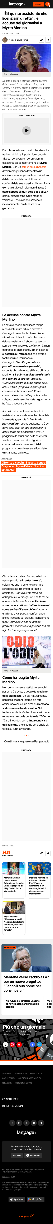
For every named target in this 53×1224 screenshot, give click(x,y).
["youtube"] (19, 1044)
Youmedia (6, 1073)
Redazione (7, 1083)
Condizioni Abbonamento (30, 1078)
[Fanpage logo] (17, 4)
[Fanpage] (27, 1132)
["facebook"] (32, 1044)
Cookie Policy (8, 1078)
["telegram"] (39, 1044)
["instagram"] (12, 1044)
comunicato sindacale (33, 166)
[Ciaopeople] (26, 1216)
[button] (48, 40)
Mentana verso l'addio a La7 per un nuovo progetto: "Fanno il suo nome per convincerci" (26, 984)
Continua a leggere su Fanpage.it (26, 741)
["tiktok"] (5, 1044)
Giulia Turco (22, 40)
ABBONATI (38, 4)
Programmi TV (8, 846)
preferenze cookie (23, 1083)
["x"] (26, 1044)
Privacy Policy (37, 1073)
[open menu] (3, 4)
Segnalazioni (21, 1073)
